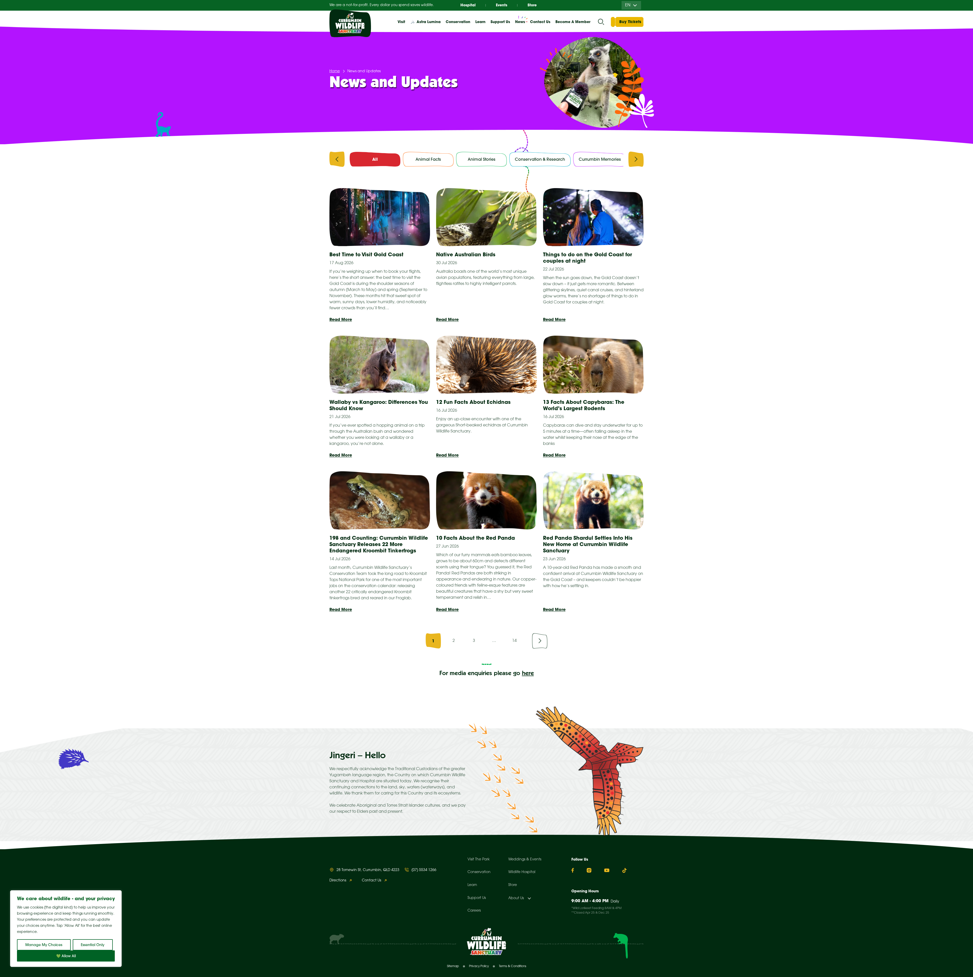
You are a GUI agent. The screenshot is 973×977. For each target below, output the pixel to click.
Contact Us (540, 22)
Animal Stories (481, 159)
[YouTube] (606, 870)
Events (501, 5)
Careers (474, 910)
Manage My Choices (43, 945)
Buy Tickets (630, 21)
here (528, 674)
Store (532, 5)
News (520, 22)
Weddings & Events (524, 859)
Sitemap (453, 966)
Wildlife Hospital (521, 872)
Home (334, 71)
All (375, 159)
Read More (340, 319)
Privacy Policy (479, 966)
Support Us (476, 898)
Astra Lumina (429, 22)
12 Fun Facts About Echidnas (473, 402)
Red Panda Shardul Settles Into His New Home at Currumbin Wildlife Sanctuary (587, 544)
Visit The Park (478, 859)
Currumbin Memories (600, 159)
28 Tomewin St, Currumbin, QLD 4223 (367, 870)
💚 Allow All (66, 956)
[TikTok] (624, 870)
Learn (472, 885)
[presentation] (337, 160)
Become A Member (572, 22)
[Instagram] (589, 870)
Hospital (468, 5)
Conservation (479, 872)
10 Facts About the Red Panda (475, 538)
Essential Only (92, 945)
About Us (516, 898)
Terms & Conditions (512, 966)
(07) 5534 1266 (423, 870)
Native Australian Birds (465, 254)
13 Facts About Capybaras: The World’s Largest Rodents (583, 405)
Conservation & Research (540, 159)
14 (514, 641)
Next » (540, 641)
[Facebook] (572, 870)
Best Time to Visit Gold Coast (366, 254)
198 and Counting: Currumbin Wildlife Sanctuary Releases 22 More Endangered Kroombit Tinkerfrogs (378, 544)
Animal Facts (428, 159)
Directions (337, 880)
